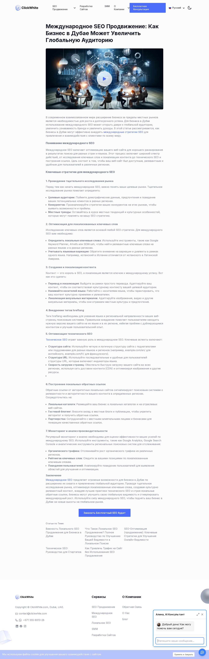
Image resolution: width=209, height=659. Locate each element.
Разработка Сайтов (86, 8)
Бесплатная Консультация (141, 8)
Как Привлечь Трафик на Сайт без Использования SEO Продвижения (103, 552)
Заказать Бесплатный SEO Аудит (105, 512)
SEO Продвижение (103, 606)
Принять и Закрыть (183, 654)
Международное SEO (59, 479)
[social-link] (17, 626)
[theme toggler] (189, 8)
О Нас (126, 613)
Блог (125, 619)
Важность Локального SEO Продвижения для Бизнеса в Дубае (63, 532)
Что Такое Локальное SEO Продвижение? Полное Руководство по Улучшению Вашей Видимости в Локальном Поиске (102, 536)
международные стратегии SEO (123, 132)
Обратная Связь (132, 606)
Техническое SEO (56, 339)
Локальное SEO (101, 622)
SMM (107, 6)
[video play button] (104, 78)
